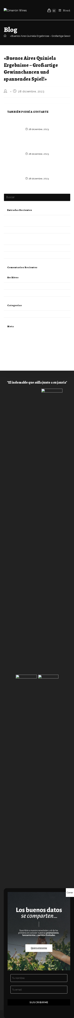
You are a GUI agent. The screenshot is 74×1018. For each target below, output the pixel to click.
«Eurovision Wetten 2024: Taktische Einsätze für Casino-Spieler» (37, 171)
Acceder (8, 337)
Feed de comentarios (16, 346)
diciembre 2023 (13, 285)
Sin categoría (11, 313)
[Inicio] (5, 36)
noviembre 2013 (13, 293)
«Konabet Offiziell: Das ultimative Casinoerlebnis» (37, 122)
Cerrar (70, 892)
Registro (8, 333)
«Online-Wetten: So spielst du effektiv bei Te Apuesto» (34, 255)
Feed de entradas (13, 342)
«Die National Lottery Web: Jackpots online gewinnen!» (37, 146)
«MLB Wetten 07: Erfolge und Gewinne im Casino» (32, 229)
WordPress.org (12, 351)
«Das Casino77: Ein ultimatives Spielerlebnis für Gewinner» (37, 248)
